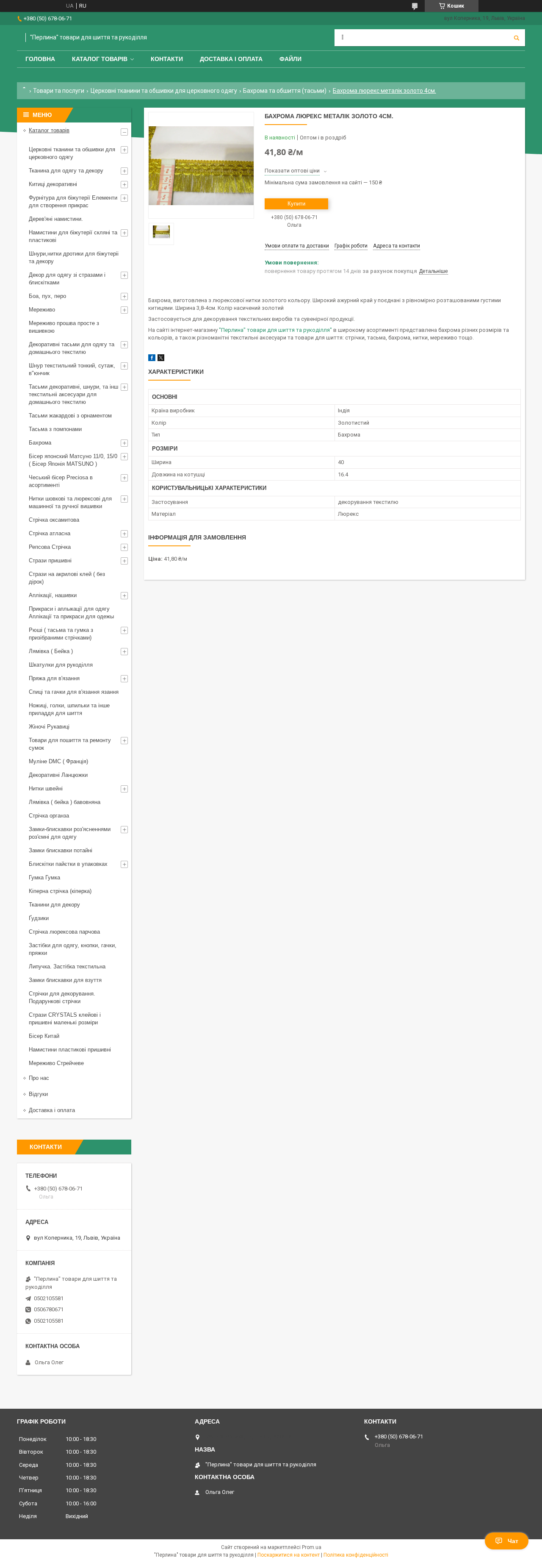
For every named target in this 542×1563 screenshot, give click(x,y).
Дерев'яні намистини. (56, 219)
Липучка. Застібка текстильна (67, 966)
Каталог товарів (99, 59)
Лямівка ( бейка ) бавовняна (64, 802)
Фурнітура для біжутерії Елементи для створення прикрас (73, 202)
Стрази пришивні (50, 560)
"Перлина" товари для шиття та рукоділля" (275, 330)
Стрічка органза (49, 815)
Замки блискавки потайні (60, 850)
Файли (290, 59)
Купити (296, 203)
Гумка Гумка (44, 877)
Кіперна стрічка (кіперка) (60, 891)
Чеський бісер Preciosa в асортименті (61, 481)
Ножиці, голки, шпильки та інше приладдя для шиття (69, 709)
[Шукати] (516, 37)
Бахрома (40, 442)
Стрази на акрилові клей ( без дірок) (67, 578)
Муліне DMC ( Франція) (58, 761)
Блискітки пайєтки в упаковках (68, 864)
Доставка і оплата (231, 59)
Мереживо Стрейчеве (56, 1063)
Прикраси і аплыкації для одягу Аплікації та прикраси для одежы (71, 613)
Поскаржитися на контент (288, 1555)
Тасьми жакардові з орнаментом (70, 415)
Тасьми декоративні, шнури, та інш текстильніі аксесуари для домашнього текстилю (73, 394)
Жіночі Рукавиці (49, 726)
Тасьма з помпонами (55, 429)
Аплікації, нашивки (53, 595)
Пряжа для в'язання (54, 678)
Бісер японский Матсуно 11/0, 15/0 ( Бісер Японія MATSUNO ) (73, 460)
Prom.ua (311, 1547)
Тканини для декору (54, 904)
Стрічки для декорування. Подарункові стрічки (62, 997)
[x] (161, 359)
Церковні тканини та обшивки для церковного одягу (164, 90)
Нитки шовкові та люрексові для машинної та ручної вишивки (70, 502)
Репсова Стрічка (50, 547)
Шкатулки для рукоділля (61, 665)
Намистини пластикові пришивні (70, 1049)
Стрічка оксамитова (54, 520)
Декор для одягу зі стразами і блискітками (67, 279)
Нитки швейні (46, 788)
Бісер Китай (44, 1036)
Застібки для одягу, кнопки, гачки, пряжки (72, 949)
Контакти (167, 59)
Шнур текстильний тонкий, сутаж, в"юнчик (72, 369)
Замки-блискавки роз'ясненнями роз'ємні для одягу (70, 833)
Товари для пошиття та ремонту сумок (70, 744)
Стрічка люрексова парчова (64, 932)
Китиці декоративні (53, 184)
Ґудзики (39, 918)
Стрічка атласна (49, 533)
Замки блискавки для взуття (65, 980)
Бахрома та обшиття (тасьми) (284, 90)
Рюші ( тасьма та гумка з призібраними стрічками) (61, 634)
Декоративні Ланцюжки (58, 775)
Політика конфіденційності (356, 1555)
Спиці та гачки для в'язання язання (74, 692)
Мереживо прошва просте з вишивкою (64, 327)
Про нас (39, 1078)
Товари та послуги (58, 90)
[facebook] (151, 359)
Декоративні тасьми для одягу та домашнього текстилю (71, 348)
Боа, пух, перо (47, 296)
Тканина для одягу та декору (66, 170)
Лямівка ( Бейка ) (51, 651)
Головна (40, 59)
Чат (513, 1541)
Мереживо (42, 309)
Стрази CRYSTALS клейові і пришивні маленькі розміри (65, 1019)
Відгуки (38, 1094)
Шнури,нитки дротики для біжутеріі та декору (74, 257)
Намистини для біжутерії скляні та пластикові (73, 236)
